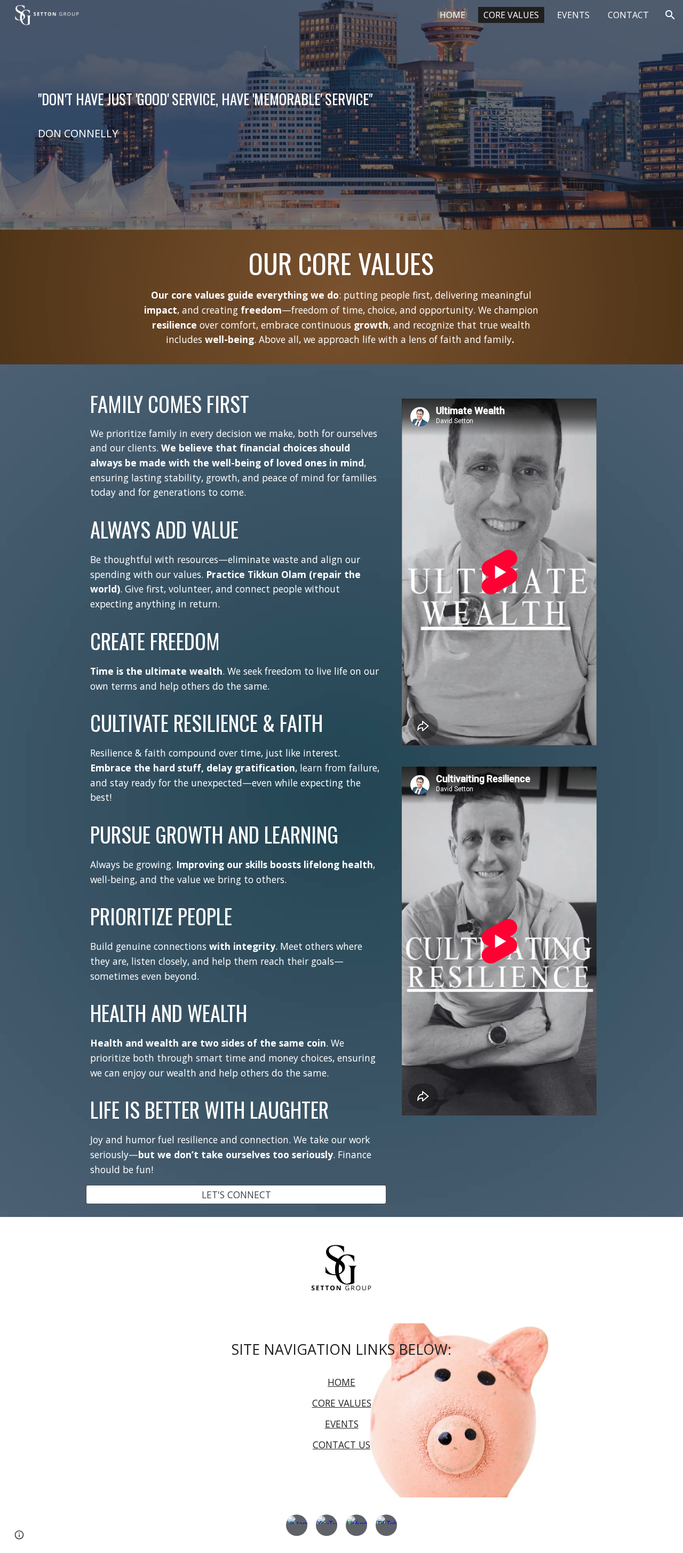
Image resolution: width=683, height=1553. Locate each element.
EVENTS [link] (573, 15)
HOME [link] (452, 15)
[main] (341, 99)
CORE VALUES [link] (511, 15)
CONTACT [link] (628, 15)
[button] (670, 15)
